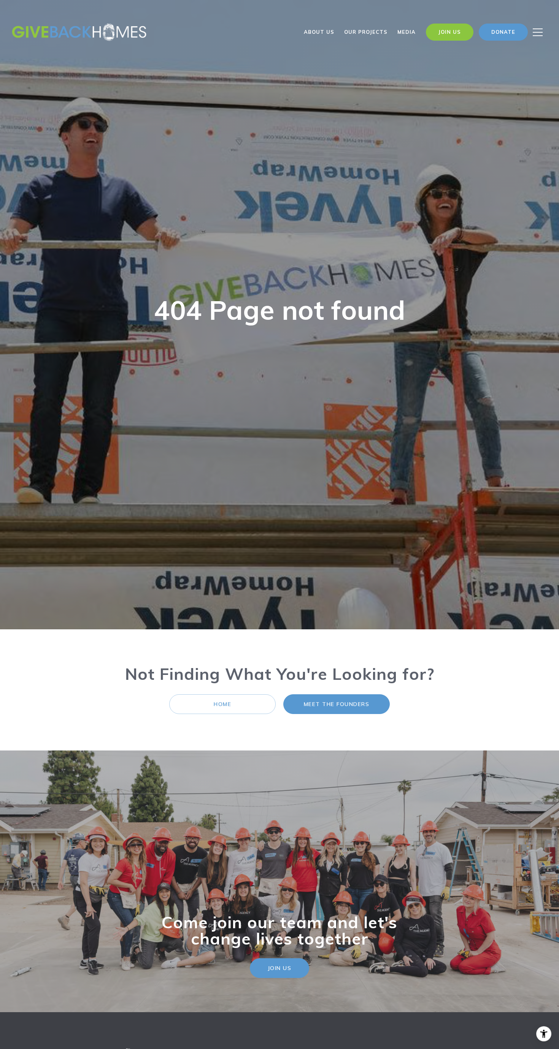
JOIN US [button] (280, 968)
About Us (319, 32)
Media (406, 32)
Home (222, 704)
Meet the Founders (337, 704)
